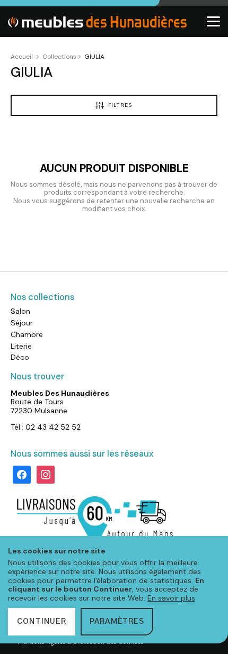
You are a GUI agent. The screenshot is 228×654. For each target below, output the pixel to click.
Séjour (22, 323)
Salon (20, 311)
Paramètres (117, 621)
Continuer (41, 621)
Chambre (27, 334)
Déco (20, 357)
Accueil (22, 56)
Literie (21, 346)
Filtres (120, 105)
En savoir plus (171, 598)
